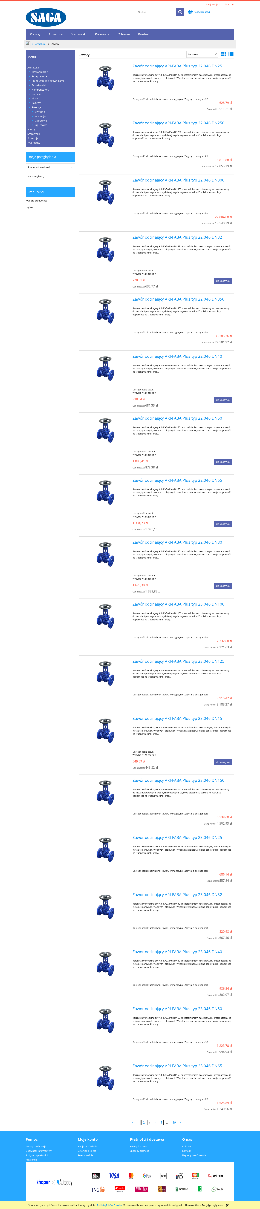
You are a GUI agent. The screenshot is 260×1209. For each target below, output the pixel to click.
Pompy (31, 129)
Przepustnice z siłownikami (48, 80)
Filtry (35, 98)
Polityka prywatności (37, 1155)
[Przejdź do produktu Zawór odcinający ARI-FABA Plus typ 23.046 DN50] (105, 1020)
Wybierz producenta (36, 200)
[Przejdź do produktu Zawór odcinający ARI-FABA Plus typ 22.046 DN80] (105, 554)
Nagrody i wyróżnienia (194, 1155)
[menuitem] (35, 34)
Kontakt (186, 1150)
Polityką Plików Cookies (109, 1205)
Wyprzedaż (34, 142)
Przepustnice (39, 76)
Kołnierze (37, 94)
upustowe (41, 125)
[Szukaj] (180, 12)
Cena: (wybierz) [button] (36, 176)
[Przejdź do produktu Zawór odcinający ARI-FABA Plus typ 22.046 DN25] (105, 77)
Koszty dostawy (138, 1146)
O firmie (186, 1146)
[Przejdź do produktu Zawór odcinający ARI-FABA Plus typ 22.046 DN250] (105, 134)
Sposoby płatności (139, 1150)
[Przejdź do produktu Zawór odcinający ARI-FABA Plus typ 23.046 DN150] (105, 792)
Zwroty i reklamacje (36, 1146)
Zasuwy (36, 103)
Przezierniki (39, 85)
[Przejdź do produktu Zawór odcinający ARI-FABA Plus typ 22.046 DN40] (105, 368)
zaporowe (41, 120)
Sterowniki (33, 134)
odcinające (41, 116)
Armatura (33, 67)
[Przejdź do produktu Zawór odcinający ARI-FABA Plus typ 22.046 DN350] (105, 311)
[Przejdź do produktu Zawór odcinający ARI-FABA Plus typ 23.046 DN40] (105, 963)
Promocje (32, 138)
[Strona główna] (46, 17)
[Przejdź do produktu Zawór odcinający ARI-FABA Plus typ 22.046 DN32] (105, 249)
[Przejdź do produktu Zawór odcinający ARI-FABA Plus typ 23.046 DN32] (105, 906)
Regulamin (31, 1159)
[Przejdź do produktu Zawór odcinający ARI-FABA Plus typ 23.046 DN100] (105, 616)
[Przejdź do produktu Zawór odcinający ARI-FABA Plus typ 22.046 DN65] (105, 492)
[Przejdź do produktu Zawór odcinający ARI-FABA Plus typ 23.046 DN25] (105, 849)
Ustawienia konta (87, 1150)
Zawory (36, 107)
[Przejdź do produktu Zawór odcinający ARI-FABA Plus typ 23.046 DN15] (105, 730)
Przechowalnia (85, 1155)
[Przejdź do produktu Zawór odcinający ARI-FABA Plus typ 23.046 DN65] (105, 1077)
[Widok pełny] (231, 54)
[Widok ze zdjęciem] (223, 54)
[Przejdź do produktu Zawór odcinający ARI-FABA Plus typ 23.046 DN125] (105, 673)
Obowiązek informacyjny (39, 1150)
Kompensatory (40, 89)
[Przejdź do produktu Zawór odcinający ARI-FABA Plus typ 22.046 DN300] (105, 192)
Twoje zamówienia (87, 1146)
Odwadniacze (40, 72)
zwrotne (40, 111)
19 (174, 1122)
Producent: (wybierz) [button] (39, 167)
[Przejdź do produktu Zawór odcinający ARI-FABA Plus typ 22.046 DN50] (105, 430)
